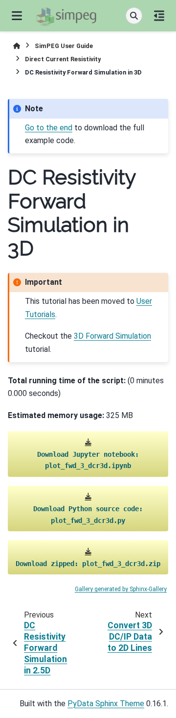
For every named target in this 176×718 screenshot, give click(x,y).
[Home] (16, 46)
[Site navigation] (17, 15)
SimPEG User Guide (64, 46)
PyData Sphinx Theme (105, 703)
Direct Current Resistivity (63, 59)
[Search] (134, 15)
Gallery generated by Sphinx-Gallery (121, 589)
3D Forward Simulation (112, 336)
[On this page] (159, 15)
